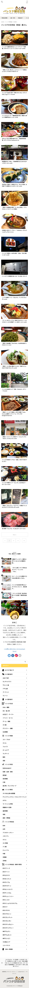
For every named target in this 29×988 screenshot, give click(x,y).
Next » (14, 534)
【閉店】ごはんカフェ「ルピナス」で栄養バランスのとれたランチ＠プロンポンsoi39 (14, 506)
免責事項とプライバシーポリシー (9, 971)
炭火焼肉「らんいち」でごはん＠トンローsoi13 (13, 528)
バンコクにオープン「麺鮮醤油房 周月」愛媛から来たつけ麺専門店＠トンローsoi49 (14, 116)
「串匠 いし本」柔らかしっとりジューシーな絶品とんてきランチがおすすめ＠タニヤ (14, 70)
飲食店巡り (20, 18)
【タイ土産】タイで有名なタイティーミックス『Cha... (19, 569)
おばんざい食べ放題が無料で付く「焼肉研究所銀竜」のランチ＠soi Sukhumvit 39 (14, 139)
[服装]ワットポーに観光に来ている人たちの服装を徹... (19, 561)
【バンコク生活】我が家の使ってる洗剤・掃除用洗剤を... (19, 595)
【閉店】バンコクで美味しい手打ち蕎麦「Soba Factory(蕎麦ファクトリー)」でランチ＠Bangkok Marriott (13, 413)
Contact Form (21, 971)
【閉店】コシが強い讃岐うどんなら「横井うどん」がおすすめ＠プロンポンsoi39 (14, 367)
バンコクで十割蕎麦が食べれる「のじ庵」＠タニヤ (14, 276)
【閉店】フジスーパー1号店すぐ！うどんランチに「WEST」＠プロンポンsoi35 (14, 437)
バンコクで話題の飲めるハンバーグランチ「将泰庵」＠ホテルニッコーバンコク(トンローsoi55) (14, 47)
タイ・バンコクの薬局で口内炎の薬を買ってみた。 (19, 577)
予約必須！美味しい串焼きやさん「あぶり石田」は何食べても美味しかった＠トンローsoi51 (14, 185)
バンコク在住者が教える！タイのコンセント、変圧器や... (19, 586)
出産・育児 (12, 18)
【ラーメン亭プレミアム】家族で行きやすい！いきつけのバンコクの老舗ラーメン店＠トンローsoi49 (14, 321)
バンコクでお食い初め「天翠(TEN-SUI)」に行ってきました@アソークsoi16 (14, 93)
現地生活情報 (4, 18)
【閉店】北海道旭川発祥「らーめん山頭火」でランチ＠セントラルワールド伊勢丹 (14, 208)
